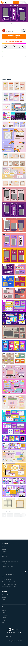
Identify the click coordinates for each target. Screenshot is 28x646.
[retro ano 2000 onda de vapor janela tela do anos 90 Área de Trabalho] (13, 384)
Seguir (23, 31)
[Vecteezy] (2, 2)
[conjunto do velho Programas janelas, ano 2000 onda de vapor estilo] (13, 528)
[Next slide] (22, 617)
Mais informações (6, 54)
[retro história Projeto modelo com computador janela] (13, 424)
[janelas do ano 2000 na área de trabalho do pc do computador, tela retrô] (13, 581)
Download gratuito (14, 36)
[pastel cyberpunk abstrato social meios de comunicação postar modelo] (13, 410)
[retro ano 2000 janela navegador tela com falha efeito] (13, 396)
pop (4, 617)
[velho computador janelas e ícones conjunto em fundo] (13, 570)
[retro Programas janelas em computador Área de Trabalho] (13, 506)
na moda (17, 617)
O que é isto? (13, 52)
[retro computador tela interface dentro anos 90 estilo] (13, 518)
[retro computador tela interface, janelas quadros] (13, 536)
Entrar (21, 2)
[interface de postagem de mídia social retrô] (8, 448)
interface (10, 617)
